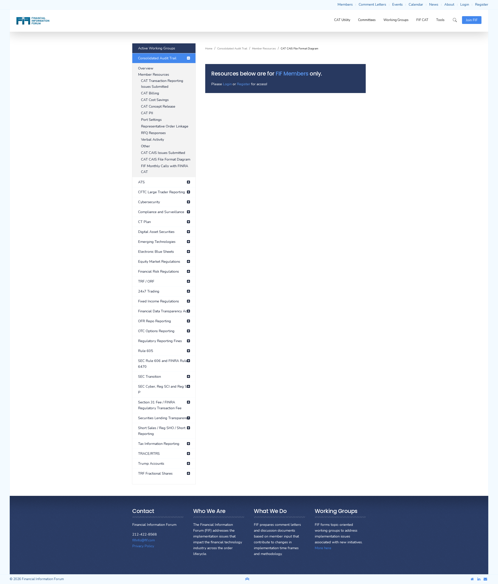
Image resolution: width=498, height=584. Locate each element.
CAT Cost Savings (155, 99)
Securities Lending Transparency (163, 418)
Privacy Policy (143, 546)
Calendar (416, 4)
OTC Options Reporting (156, 331)
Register (481, 4)
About (449, 4)
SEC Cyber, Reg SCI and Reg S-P (163, 389)
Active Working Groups (156, 48)
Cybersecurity (149, 202)
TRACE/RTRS (149, 453)
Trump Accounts (151, 463)
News (433, 4)
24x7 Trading (148, 291)
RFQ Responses (153, 133)
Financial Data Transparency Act (163, 311)
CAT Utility (342, 20)
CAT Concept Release (158, 106)
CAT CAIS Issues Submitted (163, 152)
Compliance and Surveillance (161, 212)
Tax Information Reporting (158, 443)
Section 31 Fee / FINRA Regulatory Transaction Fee (159, 405)
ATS (141, 182)
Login (464, 4)
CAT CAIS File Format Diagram (165, 159)
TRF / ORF (146, 281)
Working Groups (396, 20)
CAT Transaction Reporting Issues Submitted (162, 83)
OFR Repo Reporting (154, 321)
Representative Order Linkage (164, 126)
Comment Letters (372, 4)
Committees (367, 20)
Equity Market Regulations (159, 261)
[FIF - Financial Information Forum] (33, 21)
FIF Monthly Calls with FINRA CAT (164, 169)
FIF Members (292, 73)
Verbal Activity (152, 139)
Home (208, 48)
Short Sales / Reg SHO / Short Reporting (161, 431)
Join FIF (472, 20)
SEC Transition (149, 376)
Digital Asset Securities (156, 231)
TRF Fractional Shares (155, 473)
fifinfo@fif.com (143, 540)
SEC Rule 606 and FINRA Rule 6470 (163, 363)
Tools (440, 20)
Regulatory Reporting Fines (160, 341)
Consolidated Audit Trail (232, 48)
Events (397, 4)
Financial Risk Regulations (158, 271)
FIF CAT (422, 20)
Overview (145, 68)
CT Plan (144, 222)
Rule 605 (145, 351)
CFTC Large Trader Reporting (161, 192)
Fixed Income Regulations (158, 301)
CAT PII (147, 113)
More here (323, 548)
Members (345, 4)
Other (145, 146)
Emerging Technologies (156, 241)
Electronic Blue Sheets (156, 251)
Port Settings (151, 119)
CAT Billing (150, 93)
